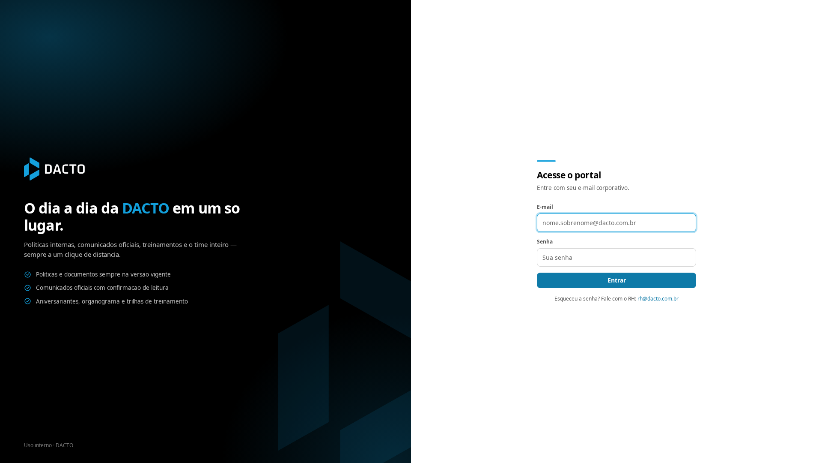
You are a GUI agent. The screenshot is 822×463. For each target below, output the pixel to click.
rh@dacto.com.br (658, 298)
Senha (545, 241)
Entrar (617, 280)
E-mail (545, 206)
